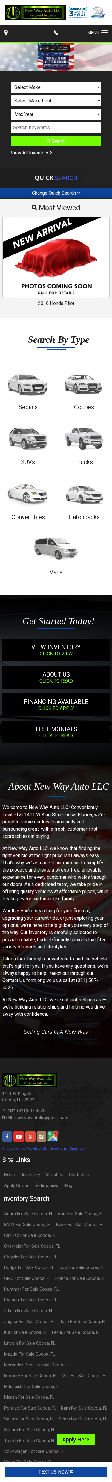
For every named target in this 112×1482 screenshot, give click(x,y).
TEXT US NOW (54, 1472)
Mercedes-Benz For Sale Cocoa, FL (38, 1365)
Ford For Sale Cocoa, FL (82, 1267)
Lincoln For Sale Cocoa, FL (29, 1343)
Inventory (31, 1174)
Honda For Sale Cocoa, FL (80, 1278)
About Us (54, 1174)
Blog (68, 1185)
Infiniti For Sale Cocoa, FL (28, 1310)
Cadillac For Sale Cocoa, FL (30, 1235)
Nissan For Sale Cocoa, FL (29, 1397)
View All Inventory (30, 153)
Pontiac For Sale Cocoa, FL (30, 1408)
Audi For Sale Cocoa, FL (81, 1213)
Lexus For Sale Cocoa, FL (76, 1332)
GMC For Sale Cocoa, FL (27, 1278)
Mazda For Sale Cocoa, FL (29, 1354)
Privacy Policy (13, 1148)
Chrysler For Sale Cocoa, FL (30, 1257)
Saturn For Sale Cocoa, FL (29, 1419)
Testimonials (46, 1185)
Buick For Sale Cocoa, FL (80, 1224)
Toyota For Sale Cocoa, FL (29, 1440)
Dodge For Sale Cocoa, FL (29, 1267)
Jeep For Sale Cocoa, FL (82, 1321)
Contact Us (37, 1148)
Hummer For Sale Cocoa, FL (31, 1289)
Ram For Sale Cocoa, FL (84, 1408)
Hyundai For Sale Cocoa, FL (30, 1300)
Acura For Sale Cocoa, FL (28, 1213)
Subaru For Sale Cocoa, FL (29, 1429)
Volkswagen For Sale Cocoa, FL (34, 1451)
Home (10, 1174)
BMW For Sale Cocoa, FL (28, 1224)
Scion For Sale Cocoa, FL (83, 1419)
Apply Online (16, 1185)
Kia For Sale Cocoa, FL (25, 1332)
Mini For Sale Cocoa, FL (84, 1375)
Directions (58, 1148)
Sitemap (77, 1148)
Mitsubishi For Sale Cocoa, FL (32, 1386)
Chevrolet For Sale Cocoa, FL (32, 1246)
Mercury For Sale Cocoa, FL (30, 1375)
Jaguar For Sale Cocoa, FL (29, 1321)
